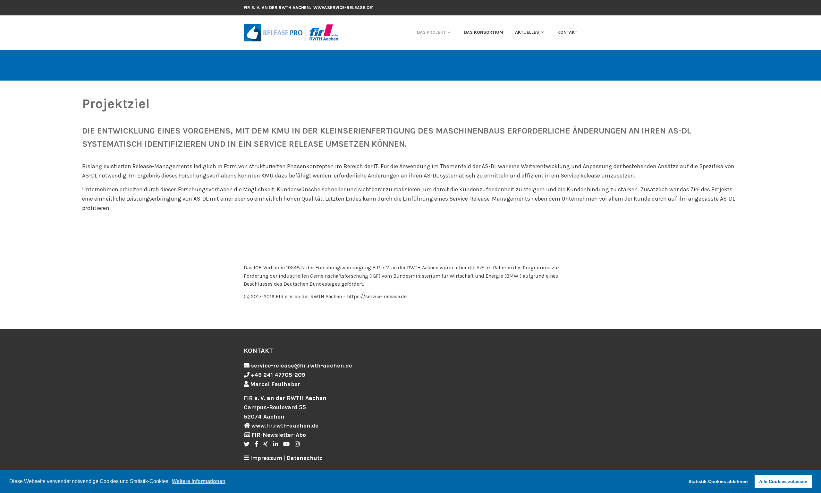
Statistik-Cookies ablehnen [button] (718, 481)
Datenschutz (304, 458)
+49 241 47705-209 (278, 374)
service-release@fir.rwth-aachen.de (301, 365)
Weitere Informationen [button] (198, 481)
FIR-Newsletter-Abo (278, 434)
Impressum (266, 458)
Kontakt (567, 32)
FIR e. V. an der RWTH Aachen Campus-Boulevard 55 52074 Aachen (285, 407)
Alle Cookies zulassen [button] (783, 481)
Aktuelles (527, 32)
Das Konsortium (483, 32)
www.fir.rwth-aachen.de (284, 425)
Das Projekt (431, 32)
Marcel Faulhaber (275, 384)
